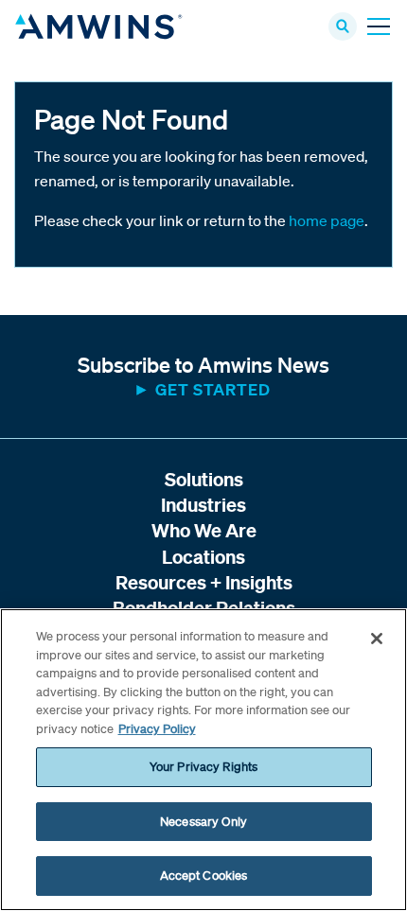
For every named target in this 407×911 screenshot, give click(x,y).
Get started (213, 389)
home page (326, 220)
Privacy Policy (157, 729)
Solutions (204, 479)
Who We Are (204, 530)
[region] (203, 759)
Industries (203, 505)
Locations (203, 557)
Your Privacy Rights (203, 767)
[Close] (377, 638)
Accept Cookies (204, 875)
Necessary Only (203, 822)
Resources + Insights (203, 582)
